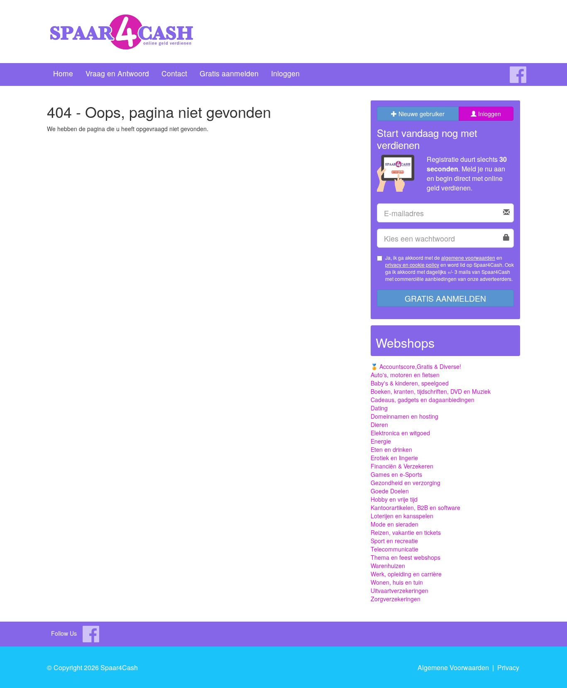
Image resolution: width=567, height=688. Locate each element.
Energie (381, 441)
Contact (174, 73)
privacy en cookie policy (412, 264)
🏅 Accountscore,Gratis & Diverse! (416, 366)
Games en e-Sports (396, 474)
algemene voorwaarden (468, 257)
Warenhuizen (388, 565)
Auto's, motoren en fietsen (405, 375)
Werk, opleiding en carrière (406, 574)
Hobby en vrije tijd (394, 499)
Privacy (508, 667)
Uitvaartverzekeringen (399, 590)
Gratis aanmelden (229, 73)
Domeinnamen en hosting (404, 416)
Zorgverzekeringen (395, 599)
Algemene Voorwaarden (453, 667)
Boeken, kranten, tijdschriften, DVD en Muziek (431, 391)
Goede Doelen (390, 491)
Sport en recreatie (394, 541)
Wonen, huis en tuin (397, 582)
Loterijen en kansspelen (402, 516)
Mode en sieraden (394, 524)
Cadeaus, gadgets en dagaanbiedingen (422, 399)
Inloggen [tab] (489, 114)
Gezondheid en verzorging (405, 482)
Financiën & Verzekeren (402, 466)
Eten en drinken (391, 449)
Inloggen (285, 73)
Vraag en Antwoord (117, 73)
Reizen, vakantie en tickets (406, 532)
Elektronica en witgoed (400, 433)
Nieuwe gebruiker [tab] (421, 114)
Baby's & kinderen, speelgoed (410, 383)
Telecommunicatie (394, 549)
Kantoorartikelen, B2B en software (415, 507)
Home (63, 73)
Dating (379, 408)
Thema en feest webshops (405, 557)
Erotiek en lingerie (394, 458)
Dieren (379, 424)
